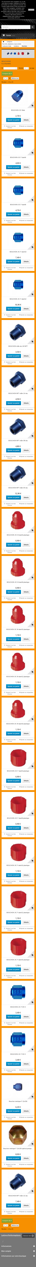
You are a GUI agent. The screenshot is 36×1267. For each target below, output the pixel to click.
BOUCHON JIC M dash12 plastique (18, 676)
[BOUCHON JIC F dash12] (18, 285)
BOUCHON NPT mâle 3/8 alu (18, 440)
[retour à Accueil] (3, 42)
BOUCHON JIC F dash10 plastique (18, 865)
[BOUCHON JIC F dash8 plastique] (18, 804)
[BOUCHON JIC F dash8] (18, 190)
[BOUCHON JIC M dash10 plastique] (18, 615)
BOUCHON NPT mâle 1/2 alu (18, 1196)
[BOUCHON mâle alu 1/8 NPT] (18, 332)
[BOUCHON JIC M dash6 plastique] (18, 521)
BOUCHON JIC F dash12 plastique (18, 912)
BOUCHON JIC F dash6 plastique (18, 771)
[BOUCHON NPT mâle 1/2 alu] (18, 1181)
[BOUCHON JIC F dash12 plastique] (18, 898)
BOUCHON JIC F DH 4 (18, 1007)
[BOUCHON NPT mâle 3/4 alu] (18, 473)
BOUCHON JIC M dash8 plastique (18, 582)
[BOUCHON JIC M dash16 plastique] (18, 709)
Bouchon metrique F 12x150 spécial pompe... (18, 1148)
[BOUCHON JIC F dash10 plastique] (18, 851)
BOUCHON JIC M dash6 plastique (18, 535)
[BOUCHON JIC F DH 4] (18, 993)
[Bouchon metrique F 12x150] (18, 1087)
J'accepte (31, 9)
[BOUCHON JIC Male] (18, 96)
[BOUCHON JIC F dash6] (18, 143)
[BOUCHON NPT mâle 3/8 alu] (18, 426)
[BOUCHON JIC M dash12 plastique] (18, 662)
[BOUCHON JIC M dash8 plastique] (18, 568)
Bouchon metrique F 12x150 (18, 1101)
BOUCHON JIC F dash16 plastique (18, 960)
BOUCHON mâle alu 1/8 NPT (18, 346)
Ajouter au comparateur (26, 126)
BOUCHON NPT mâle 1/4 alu (18, 393)
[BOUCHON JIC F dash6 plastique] (18, 757)
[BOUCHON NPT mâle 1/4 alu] (18, 379)
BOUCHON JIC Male (18, 110)
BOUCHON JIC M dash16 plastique (18, 724)
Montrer (21, 68)
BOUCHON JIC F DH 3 (18, 1054)
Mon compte (6, 1251)
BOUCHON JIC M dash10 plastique (18, 629)
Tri (2, 68)
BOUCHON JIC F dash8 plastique (18, 818)
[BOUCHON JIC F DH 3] (18, 1040)
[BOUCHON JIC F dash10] (18, 237)
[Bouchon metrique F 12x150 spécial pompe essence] (18, 1134)
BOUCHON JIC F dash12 (18, 299)
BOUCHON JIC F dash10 (18, 252)
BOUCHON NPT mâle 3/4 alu (18, 488)
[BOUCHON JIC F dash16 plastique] (18, 945)
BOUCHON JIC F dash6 (18, 157)
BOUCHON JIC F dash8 (18, 204)
